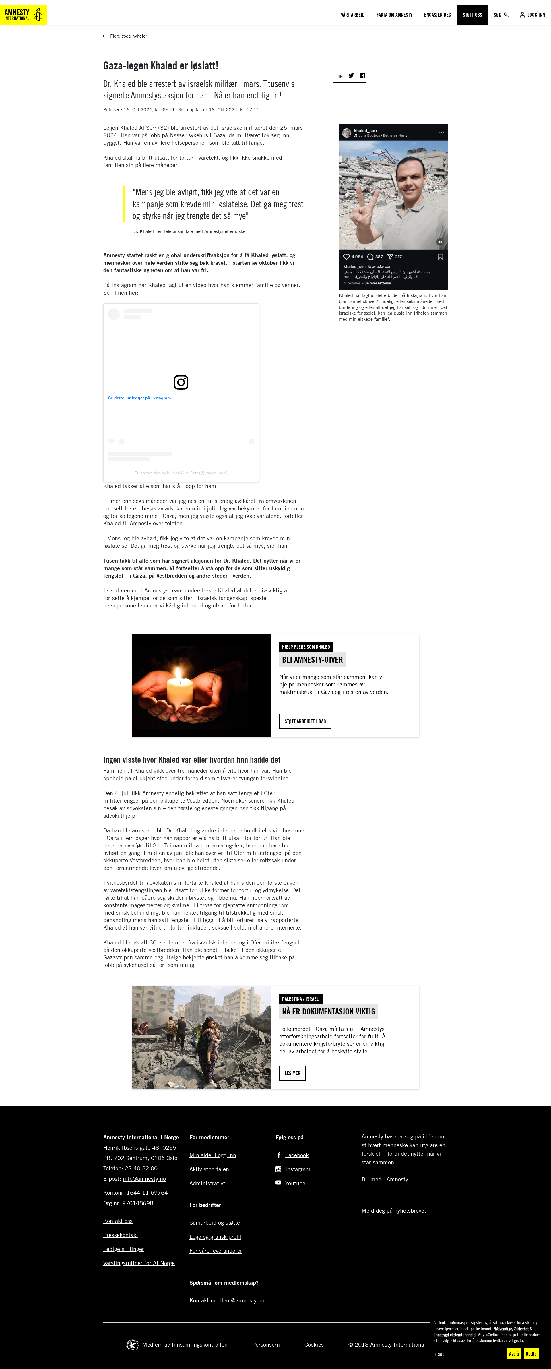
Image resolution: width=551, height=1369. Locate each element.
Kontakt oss (118, 1220)
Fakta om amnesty (394, 14)
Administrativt (207, 1183)
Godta (531, 1353)
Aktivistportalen (209, 1169)
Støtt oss (472, 14)
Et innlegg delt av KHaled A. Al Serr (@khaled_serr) (181, 472)
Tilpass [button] (439, 1353)
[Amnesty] (23, 14)
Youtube (295, 1183)
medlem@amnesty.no (237, 1300)
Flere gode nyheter (128, 36)
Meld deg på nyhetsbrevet (394, 1210)
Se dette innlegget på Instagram (139, 398)
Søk (498, 14)
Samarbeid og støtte (214, 1222)
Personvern (266, 1344)
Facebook (297, 1155)
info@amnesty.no (144, 1178)
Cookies (314, 1344)
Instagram (298, 1169)
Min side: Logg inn (212, 1155)
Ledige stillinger (123, 1248)
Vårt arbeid (353, 14)
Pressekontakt (120, 1234)
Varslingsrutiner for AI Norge (139, 1263)
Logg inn (536, 14)
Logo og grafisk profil (215, 1236)
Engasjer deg (437, 14)
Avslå (514, 1353)
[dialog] (487, 1339)
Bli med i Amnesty (385, 1179)
